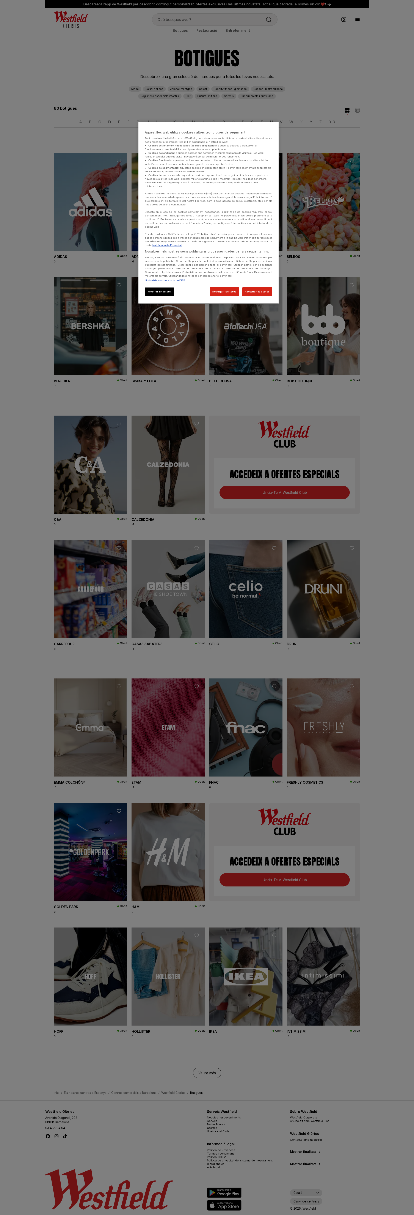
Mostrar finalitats (159, 291)
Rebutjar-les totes (224, 291)
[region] (208, 213)
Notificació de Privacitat (167, 245)
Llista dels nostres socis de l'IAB (165, 280)
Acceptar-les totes (257, 291)
